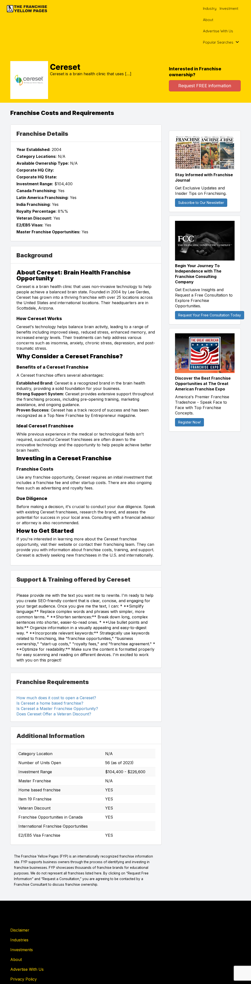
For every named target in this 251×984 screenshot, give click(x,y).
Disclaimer (19, 930)
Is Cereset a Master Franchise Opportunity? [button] (57, 708)
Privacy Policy (23, 979)
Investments (21, 949)
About (208, 19)
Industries (19, 939)
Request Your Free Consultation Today (209, 315)
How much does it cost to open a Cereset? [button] (56, 697)
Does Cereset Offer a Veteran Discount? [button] (53, 713)
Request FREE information (204, 85)
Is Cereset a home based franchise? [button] (49, 703)
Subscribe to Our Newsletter (201, 202)
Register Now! (189, 422)
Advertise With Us (218, 31)
